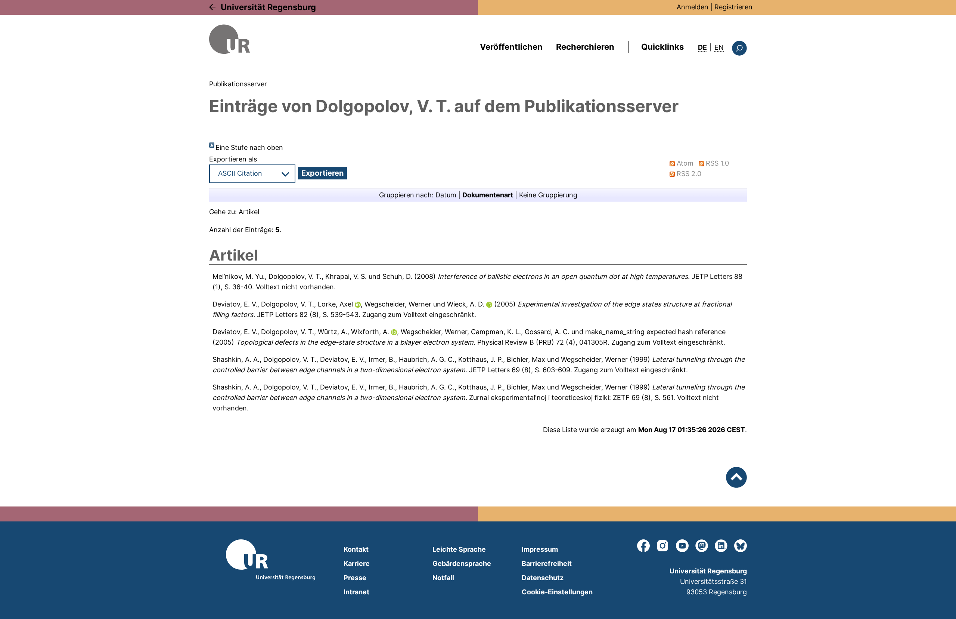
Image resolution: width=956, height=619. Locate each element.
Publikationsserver (238, 84)
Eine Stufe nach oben (249, 147)
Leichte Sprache (459, 549)
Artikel (249, 212)
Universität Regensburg (268, 7)
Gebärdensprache (461, 563)
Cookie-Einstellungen (557, 592)
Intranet (356, 592)
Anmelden (692, 7)
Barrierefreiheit (547, 563)
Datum (445, 195)
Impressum (540, 549)
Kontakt (356, 549)
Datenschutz (543, 578)
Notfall (443, 578)
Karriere (357, 563)
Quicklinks (662, 47)
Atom (685, 163)
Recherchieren (585, 47)
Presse (355, 578)
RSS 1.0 (717, 163)
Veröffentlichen (511, 47)
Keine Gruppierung (548, 195)
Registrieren (733, 7)
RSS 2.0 (689, 174)
